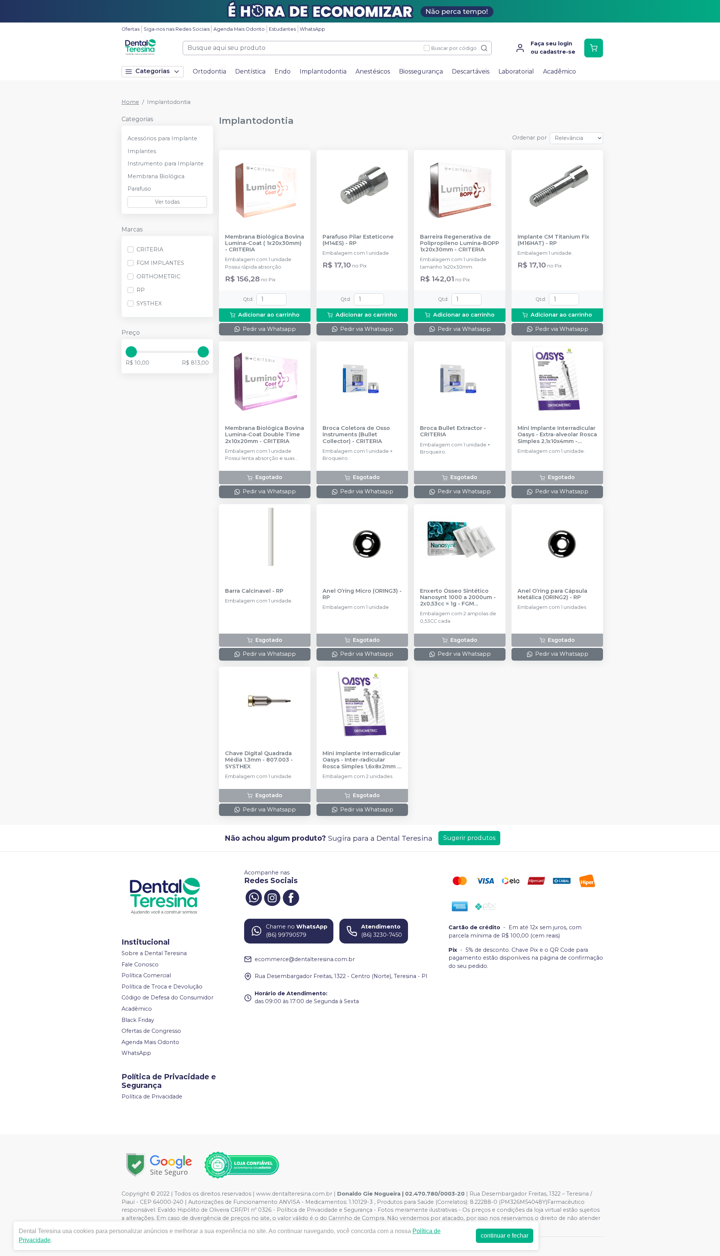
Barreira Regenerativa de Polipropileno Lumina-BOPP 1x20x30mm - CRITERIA (459, 243)
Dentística (250, 71)
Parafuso (139, 188)
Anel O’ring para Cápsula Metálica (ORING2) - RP (552, 594)
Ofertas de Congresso (151, 1031)
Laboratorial (516, 71)
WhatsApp (312, 29)
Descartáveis (470, 71)
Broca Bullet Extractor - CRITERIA (453, 431)
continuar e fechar (504, 1235)
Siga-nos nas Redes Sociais (177, 29)
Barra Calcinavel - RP (254, 591)
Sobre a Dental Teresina (154, 953)
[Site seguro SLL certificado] (159, 1165)
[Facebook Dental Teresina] (291, 896)
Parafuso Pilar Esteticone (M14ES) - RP (358, 240)
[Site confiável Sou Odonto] (241, 1165)
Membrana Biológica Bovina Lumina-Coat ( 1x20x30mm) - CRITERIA (264, 243)
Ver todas (167, 201)
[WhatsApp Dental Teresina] (253, 896)
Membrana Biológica (156, 176)
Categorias (152, 71)
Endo (282, 71)
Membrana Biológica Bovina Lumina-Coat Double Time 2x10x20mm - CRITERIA (264, 435)
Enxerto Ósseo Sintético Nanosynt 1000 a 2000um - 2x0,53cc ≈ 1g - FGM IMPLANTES (458, 597)
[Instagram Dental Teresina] (272, 896)
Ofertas (131, 29)
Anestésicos (373, 71)
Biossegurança (421, 71)
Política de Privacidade (152, 1096)
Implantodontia (323, 71)
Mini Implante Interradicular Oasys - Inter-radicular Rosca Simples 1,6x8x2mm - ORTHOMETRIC (361, 760)
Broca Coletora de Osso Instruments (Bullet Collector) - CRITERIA (356, 435)
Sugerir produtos (469, 837)
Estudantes (282, 29)
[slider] (131, 352)
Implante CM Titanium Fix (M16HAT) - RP (554, 240)
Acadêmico (559, 71)
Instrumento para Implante (166, 163)
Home (130, 102)
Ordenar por (529, 137)
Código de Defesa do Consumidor (167, 998)
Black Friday (138, 1020)
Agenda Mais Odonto (239, 29)
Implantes (142, 151)
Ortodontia (209, 71)
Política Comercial (146, 975)
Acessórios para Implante (162, 138)
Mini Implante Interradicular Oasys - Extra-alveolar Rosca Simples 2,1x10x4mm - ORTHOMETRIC (557, 435)
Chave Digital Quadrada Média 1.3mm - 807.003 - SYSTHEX (259, 760)
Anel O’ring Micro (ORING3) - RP (362, 594)
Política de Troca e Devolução (162, 986)
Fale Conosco (140, 964)
